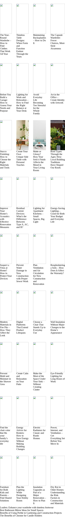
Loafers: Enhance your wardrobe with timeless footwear (27, 507)
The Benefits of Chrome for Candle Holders (21, 515)
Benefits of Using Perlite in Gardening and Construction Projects (31, 513)
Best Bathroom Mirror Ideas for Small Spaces (21, 510)
